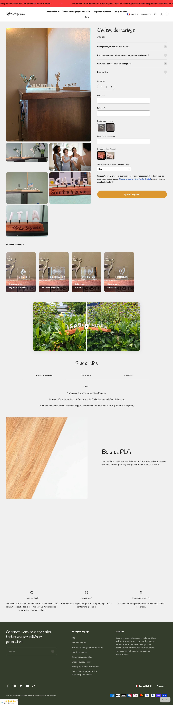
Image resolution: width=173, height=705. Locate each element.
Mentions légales (79, 652)
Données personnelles (82, 657)
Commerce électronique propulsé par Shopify (38, 695)
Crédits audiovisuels (81, 662)
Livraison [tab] (128, 375)
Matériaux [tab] (86, 375)
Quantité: (101, 81)
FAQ (73, 638)
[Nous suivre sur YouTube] (27, 686)
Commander (51, 11)
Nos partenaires (79, 642)
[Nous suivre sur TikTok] (33, 686)
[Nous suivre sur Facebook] (7, 686)
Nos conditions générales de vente (87, 647)
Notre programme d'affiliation (85, 666)
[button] (155, 14)
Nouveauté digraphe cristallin (76, 11)
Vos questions (120, 11)
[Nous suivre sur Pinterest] (20, 686)
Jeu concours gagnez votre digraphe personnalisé (84, 673)
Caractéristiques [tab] (44, 375)
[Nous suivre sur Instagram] (14, 686)
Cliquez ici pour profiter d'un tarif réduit (135, 179)
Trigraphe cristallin (102, 11)
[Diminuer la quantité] (101, 87)
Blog (86, 17)
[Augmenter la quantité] (111, 87)
